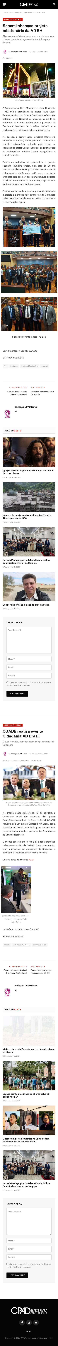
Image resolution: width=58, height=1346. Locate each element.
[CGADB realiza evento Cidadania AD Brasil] (29, 783)
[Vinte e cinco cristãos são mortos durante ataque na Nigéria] (29, 1031)
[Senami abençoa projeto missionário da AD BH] (29, 80)
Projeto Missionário (29, 366)
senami (45, 366)
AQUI (31, 859)
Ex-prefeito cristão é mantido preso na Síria (26, 605)
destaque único (39, 945)
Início (5, 12)
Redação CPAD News (19, 51)
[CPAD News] (29, 4)
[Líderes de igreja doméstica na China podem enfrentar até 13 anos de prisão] (29, 1120)
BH (5, 366)
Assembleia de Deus (12, 19)
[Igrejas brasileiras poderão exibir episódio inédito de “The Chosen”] (29, 452)
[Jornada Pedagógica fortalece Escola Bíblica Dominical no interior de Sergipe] (29, 541)
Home (29, 1331)
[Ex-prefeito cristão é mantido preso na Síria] (29, 586)
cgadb (6, 945)
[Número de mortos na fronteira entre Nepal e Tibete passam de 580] (29, 497)
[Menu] (4, 4)
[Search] (53, 4)
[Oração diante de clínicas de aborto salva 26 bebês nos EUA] (29, 1075)
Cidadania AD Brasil (21, 945)
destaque (14, 366)
